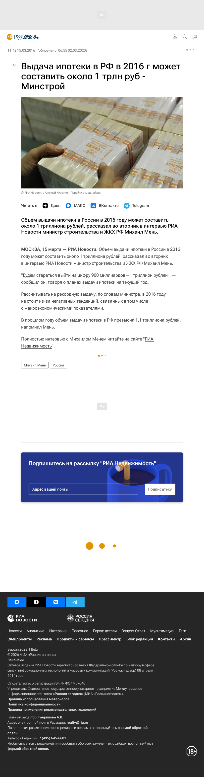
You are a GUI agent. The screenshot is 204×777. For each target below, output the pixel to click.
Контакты (166, 639)
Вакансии (15, 660)
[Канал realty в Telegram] (75, 602)
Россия (58, 365)
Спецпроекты (19, 639)
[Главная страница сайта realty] (32, 37)
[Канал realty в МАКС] (16, 602)
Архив (185, 639)
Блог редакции (139, 639)
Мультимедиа (162, 631)
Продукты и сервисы (75, 639)
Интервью (58, 631)
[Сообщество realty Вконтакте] (55, 602)
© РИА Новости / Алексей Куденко (44, 192)
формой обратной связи (27, 749)
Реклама (44, 639)
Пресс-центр (110, 639)
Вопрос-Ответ (133, 631)
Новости (14, 631)
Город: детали (105, 631)
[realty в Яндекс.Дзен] (36, 602)
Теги (182, 631)
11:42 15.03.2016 (21, 50)
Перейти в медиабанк (86, 192)
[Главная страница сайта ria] (8, 37)
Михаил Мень (35, 365)
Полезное (80, 631)
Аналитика (35, 631)
